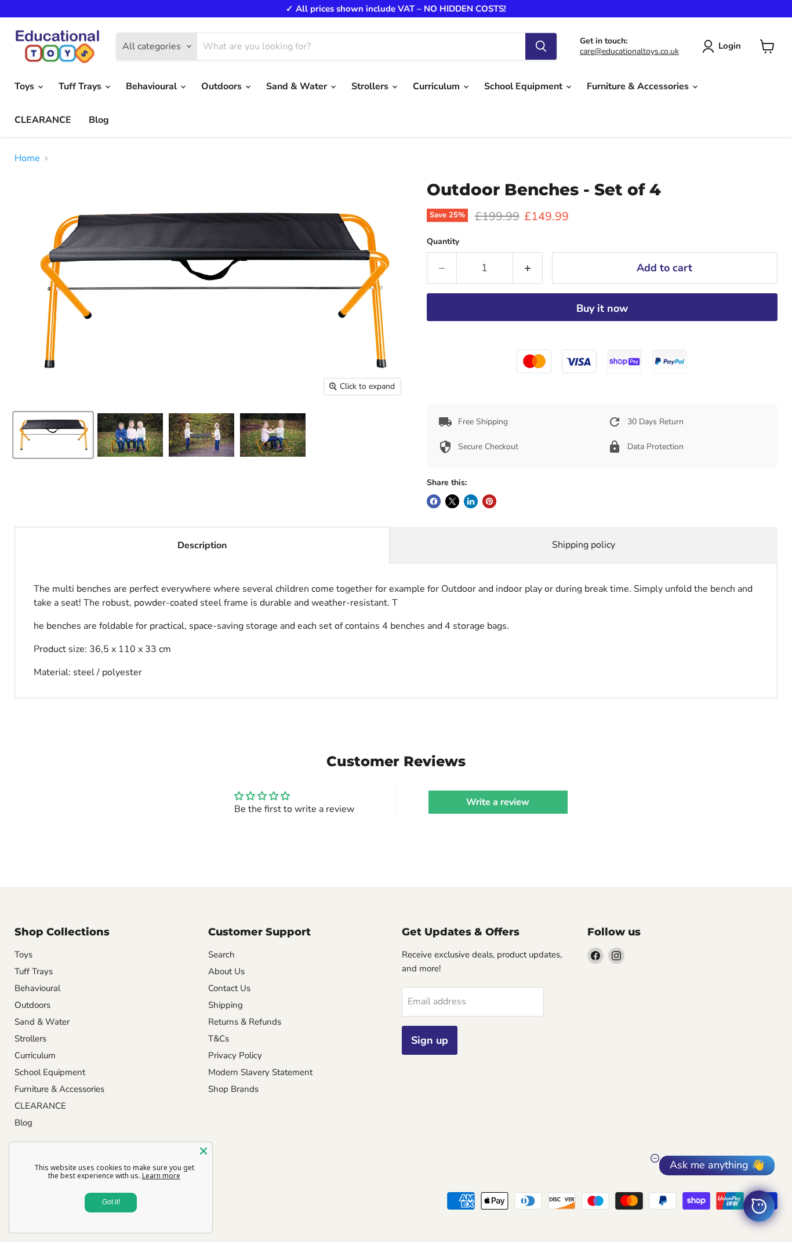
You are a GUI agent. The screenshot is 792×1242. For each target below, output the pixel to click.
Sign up (429, 1040)
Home (27, 158)
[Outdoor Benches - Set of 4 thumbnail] (53, 435)
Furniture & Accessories (639, 86)
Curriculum (437, 86)
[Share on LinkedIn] (471, 501)
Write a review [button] (497, 802)
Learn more (161, 1176)
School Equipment (524, 86)
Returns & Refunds (244, 1022)
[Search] (541, 46)
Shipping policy (583, 544)
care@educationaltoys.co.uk (629, 51)
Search (221, 954)
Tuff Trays (81, 86)
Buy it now (602, 308)
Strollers (371, 86)
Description (202, 545)
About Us (226, 971)
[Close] (203, 1151)
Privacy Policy (235, 1055)
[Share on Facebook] (434, 501)
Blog (99, 120)
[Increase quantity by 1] (528, 268)
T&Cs (218, 1038)
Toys (25, 86)
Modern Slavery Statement (260, 1072)
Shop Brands (233, 1089)
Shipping (225, 1005)
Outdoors (222, 86)
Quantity (443, 241)
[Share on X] (452, 501)
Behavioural (152, 86)
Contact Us (229, 988)
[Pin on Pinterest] (489, 501)
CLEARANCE (42, 120)
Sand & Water (297, 86)
